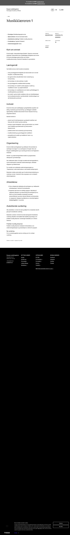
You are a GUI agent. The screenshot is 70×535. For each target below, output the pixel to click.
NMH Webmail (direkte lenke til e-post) (44, 268)
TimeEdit (38, 265)
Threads (52, 263)
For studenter (39, 259)
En (56, 9)
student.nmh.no (41, 3)
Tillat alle (61, 523)
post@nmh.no (10, 262)
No (52, 9)
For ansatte (38, 261)
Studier (22, 257)
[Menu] (66, 9)
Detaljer (15, 532)
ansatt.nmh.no (40, 1)
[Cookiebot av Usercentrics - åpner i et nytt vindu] (7, 533)
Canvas (37, 263)
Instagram (52, 259)
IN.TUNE (37, 257)
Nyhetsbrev (23, 265)
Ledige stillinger (24, 263)
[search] (61, 10)
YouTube (52, 261)
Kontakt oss (23, 259)
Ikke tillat (61, 526)
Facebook (52, 257)
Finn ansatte (24, 261)
